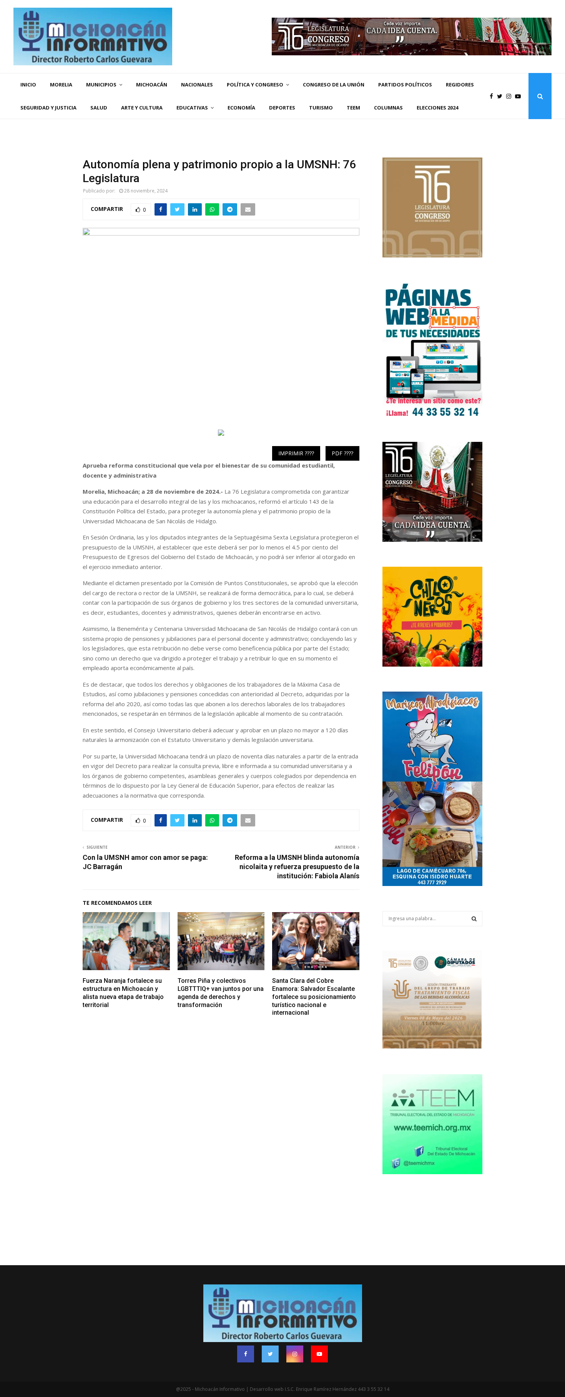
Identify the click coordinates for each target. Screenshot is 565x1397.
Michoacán (151, 84)
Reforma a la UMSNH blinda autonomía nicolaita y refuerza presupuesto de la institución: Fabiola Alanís (297, 866)
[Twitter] (501, 96)
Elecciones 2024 (437, 107)
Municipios (101, 84)
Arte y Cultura (142, 107)
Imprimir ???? (296, 453)
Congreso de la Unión (333, 84)
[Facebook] (493, 96)
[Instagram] (510, 96)
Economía (241, 107)
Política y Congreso (255, 84)
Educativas (192, 107)
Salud (98, 107)
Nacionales (197, 84)
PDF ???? (342, 453)
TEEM (353, 107)
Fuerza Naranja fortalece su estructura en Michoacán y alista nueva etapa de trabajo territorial (123, 992)
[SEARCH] (474, 918)
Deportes (282, 107)
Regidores (460, 84)
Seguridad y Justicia (48, 107)
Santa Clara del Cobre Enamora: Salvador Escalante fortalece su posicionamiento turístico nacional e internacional (314, 996)
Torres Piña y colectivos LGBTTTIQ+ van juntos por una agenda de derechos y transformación (221, 992)
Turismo (321, 107)
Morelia (61, 84)
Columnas (388, 107)
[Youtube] (520, 96)
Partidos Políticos (405, 84)
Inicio (28, 84)
